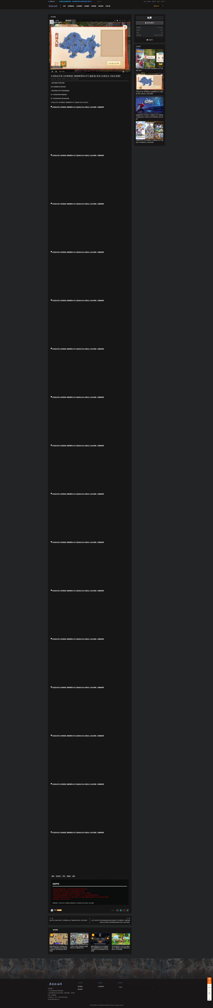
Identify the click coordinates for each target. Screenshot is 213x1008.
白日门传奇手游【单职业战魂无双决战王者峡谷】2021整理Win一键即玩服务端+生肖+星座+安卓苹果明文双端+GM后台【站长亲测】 (110, 921)
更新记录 (154, 1)
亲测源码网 (55, 903)
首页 (64, 6)
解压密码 (101, 6)
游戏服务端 (71, 6)
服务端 (68, 876)
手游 (64, 876)
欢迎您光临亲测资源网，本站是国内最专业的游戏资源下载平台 (75, 1)
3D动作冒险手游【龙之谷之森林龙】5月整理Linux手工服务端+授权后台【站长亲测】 (121, 948)
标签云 (158, 1)
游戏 (74, 876)
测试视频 (53, 17)
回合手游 (58, 876)
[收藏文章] (117, 910)
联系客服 (80, 986)
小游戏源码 (79, 6)
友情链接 (149, 1)
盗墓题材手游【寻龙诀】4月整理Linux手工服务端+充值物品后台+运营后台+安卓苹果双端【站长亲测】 (149, 117)
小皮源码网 (101, 986)
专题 (145, 1)
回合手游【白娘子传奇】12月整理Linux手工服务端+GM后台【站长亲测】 (69, 920)
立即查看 (106, 971)
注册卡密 (108, 6)
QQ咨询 (150, 40)
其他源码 (86, 6)
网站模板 (93, 6)
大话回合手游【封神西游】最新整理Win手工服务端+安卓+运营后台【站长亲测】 (86, 76)
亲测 (53, 876)
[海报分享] (127, 910)
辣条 (55, 79)
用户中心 (163, 1)
